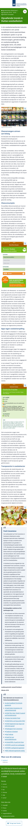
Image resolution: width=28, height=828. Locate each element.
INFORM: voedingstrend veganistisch (15, 748)
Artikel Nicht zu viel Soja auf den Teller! (15, 721)
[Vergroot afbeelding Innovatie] (25, 108)
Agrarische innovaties (7, 14)
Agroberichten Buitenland (10, 10)
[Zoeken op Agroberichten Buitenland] (25, 11)
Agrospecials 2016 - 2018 (8, 12)
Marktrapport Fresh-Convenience (14, 729)
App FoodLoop (9, 734)
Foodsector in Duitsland (12, 731)
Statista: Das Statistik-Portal (13, 718)
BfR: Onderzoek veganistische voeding (15, 751)
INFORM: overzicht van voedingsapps (15, 745)
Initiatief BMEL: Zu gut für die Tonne (15, 742)
